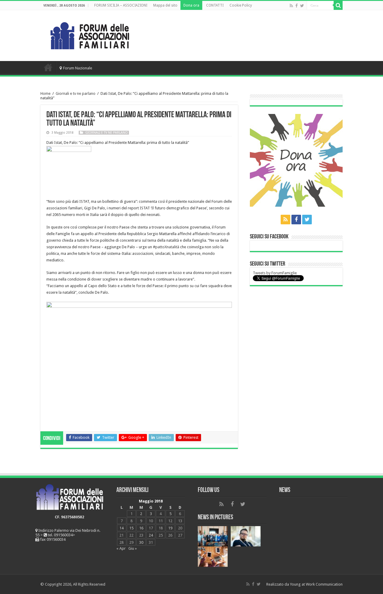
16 (141, 528)
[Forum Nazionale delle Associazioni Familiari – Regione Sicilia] (90, 34)
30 (141, 542)
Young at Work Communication (316, 584)
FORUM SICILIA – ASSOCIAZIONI (120, 5)
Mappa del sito (165, 5)
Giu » (132, 548)
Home (48, 67)
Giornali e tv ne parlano (75, 93)
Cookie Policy (241, 5)
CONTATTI (215, 5)
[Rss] (291, 5)
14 (121, 528)
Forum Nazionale (77, 68)
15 (131, 528)
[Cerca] (338, 5)
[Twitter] (302, 5)
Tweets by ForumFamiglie (275, 273)
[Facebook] (296, 5)
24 (151, 535)
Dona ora (191, 5)
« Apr (121, 548)
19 (170, 528)
